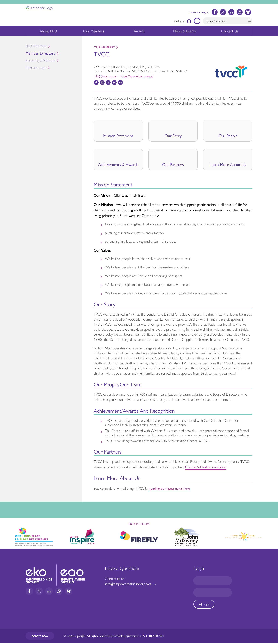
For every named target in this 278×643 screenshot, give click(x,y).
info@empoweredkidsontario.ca (128, 584)
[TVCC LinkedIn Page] (114, 82)
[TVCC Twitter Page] (108, 82)
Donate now (40, 636)
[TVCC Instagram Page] (102, 82)
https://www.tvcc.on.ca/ (136, 76)
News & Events (184, 31)
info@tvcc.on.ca (105, 76)
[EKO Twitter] (223, 12)
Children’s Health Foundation (205, 466)
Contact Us (229, 31)
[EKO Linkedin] (231, 12)
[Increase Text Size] (196, 20)
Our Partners (173, 164)
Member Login (36, 67)
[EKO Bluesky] (248, 12)
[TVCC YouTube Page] (120, 82)
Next (271, 536)
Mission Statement (118, 135)
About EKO (48, 31)
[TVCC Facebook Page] (96, 82)
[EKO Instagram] (240, 12)
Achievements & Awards (118, 164)
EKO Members (36, 46)
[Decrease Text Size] (189, 20)
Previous (6, 535)
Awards (139, 31)
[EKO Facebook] (215, 12)
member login (198, 12)
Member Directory (40, 53)
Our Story (173, 135)
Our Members (93, 31)
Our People (227, 135)
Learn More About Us (228, 164)
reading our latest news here (169, 488)
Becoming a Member (40, 60)
